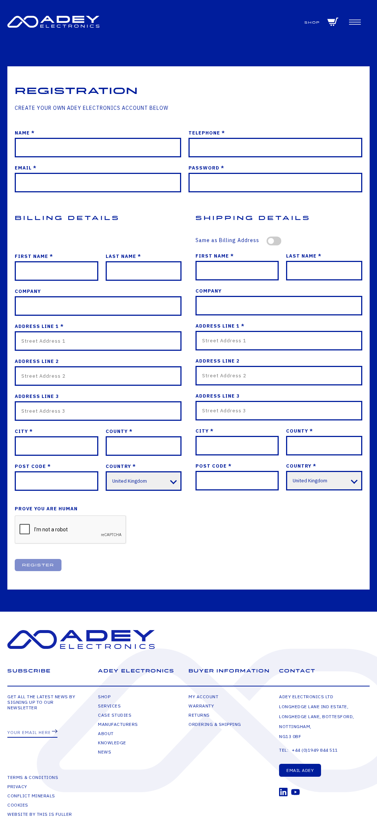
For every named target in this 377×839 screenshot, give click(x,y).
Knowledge (112, 742)
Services (109, 706)
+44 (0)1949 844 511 (315, 750)
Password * (206, 168)
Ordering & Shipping (214, 724)
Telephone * (206, 133)
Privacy (17, 786)
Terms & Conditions (32, 777)
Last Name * (123, 256)
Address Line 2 (37, 361)
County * (119, 431)
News (104, 752)
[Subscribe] (54, 731)
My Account (203, 696)
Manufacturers (118, 724)
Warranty (201, 706)
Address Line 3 (37, 396)
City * (24, 431)
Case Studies (114, 715)
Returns (199, 715)
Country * (121, 466)
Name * (25, 133)
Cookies (17, 805)
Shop (312, 23)
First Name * (34, 256)
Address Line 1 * (39, 326)
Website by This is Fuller (39, 814)
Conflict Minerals (31, 795)
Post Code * (33, 466)
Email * (25, 168)
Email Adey (300, 770)
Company (28, 291)
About (106, 733)
